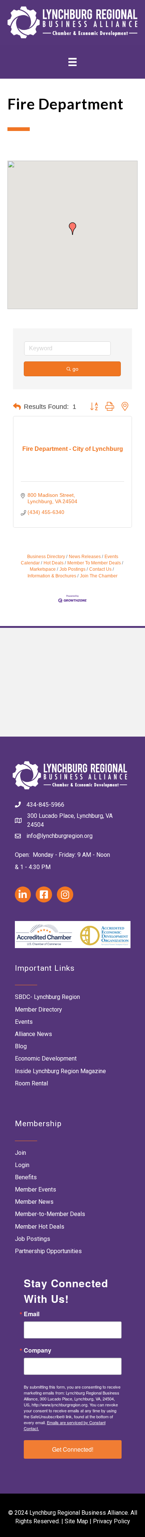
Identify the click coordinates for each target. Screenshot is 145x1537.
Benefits (26, 1177)
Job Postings (72, 569)
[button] (72, 228)
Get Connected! (72, 1449)
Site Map (76, 1521)
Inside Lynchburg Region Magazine (60, 1071)
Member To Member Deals (94, 563)
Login (22, 1165)
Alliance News (33, 1034)
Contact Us (100, 569)
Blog (21, 1046)
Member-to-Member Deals (50, 1214)
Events (24, 1021)
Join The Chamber (98, 576)
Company (37, 1350)
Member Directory (38, 1009)
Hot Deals (54, 563)
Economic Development (46, 1058)
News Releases (85, 556)
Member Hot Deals (39, 1226)
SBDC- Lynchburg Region (47, 996)
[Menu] (72, 61)
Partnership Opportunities (48, 1251)
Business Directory (46, 556)
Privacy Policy (111, 1521)
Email (31, 1314)
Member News (34, 1201)
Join (20, 1152)
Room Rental (31, 1083)
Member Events (35, 1189)
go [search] (75, 369)
